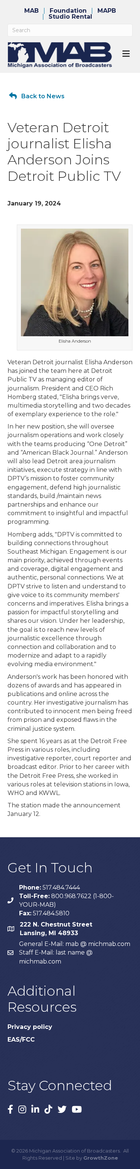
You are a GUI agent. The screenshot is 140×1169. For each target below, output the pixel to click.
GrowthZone (100, 1158)
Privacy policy (29, 1026)
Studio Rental (70, 17)
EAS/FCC (21, 1039)
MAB (31, 11)
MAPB (106, 11)
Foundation (68, 11)
